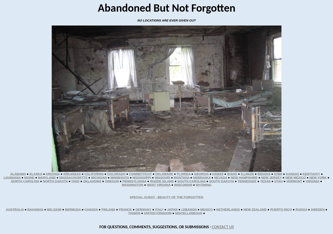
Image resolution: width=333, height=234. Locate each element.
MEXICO (206, 209)
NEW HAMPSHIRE (244, 177)
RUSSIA (301, 209)
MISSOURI (162, 177)
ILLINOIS (247, 174)
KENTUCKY (311, 174)
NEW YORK (318, 177)
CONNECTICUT (140, 174)
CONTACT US (223, 227)
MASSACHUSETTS (73, 177)
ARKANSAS (72, 174)
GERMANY (143, 209)
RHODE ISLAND (162, 181)
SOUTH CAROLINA (191, 181)
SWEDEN (318, 209)
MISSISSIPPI (142, 177)
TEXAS (265, 181)
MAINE (29, 177)
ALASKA (35, 174)
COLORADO (116, 174)
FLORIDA (183, 174)
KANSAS (292, 174)
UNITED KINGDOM (158, 213)
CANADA (91, 209)
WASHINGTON (132, 185)
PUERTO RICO (281, 209)
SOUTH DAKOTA (221, 181)
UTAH (278, 181)
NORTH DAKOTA (55, 181)
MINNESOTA (119, 177)
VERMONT (294, 181)
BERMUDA (73, 209)
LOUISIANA (12, 177)
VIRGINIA (312, 181)
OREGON (112, 181)
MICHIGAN (99, 177)
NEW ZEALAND (255, 209)
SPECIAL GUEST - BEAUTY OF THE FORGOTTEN (166, 197)
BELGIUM (54, 209)
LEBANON (189, 209)
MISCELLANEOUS (188, 213)
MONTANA (181, 177)
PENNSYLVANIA (134, 181)
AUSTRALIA (15, 209)
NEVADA (220, 177)
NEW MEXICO (295, 177)
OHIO (75, 181)
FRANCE (125, 209)
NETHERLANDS (228, 209)
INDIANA (264, 174)
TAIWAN (134, 213)
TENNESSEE (247, 181)
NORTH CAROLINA (25, 181)
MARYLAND (47, 177)
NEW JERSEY (271, 177)
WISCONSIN (183, 185)
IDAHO (232, 174)
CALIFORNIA (94, 174)
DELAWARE (164, 174)
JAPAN (172, 209)
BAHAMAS (35, 209)
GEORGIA (201, 174)
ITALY (159, 209)
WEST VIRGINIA (158, 185)
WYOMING (203, 185)
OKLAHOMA (92, 181)
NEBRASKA (202, 177)
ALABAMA (18, 174)
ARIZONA (53, 174)
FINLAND (108, 209)
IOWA (278, 174)
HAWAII (217, 174)
